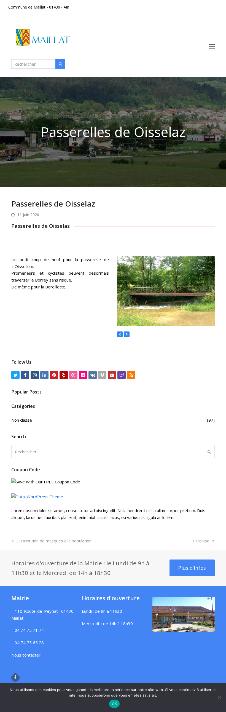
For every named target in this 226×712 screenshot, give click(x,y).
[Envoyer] (209, 451)
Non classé (21, 420)
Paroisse (201, 541)
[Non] (219, 697)
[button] (212, 46)
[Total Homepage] (37, 496)
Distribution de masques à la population (54, 541)
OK (114, 704)
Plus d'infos (192, 567)
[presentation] (120, 334)
